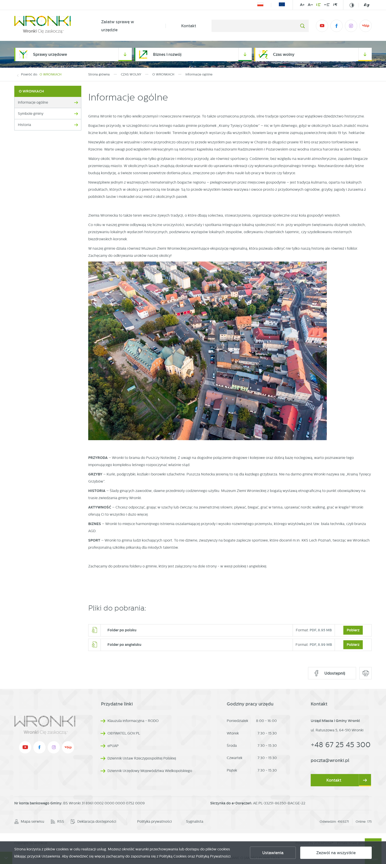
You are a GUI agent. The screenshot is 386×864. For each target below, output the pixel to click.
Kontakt (188, 25)
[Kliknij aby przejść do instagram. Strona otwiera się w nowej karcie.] (351, 26)
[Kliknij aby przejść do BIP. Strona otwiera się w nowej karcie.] (365, 26)
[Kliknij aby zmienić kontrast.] (352, 5)
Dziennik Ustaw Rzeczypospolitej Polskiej (141, 758)
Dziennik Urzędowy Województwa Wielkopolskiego (149, 771)
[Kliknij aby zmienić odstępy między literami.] (310, 5)
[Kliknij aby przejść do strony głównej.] (50, 26)
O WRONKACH (50, 74)
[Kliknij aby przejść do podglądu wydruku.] (365, 673)
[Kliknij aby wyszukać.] (302, 26)
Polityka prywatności (154, 821)
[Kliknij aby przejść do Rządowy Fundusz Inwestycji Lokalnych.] (260, 5)
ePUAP (113, 746)
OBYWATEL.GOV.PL (123, 733)
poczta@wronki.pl (330, 760)
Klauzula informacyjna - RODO (133, 721)
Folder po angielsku (124, 644)
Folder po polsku (121, 630)
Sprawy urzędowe (50, 54)
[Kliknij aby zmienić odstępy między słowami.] (327, 5)
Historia (24, 125)
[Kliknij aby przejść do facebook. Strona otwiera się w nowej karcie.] (336, 26)
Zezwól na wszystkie (336, 852)
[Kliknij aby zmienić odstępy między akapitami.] (335, 5)
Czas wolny (283, 54)
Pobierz (353, 630)
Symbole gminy (30, 113)
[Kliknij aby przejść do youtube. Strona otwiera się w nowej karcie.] (322, 26)
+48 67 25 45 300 (341, 744)
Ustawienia (272, 852)
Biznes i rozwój (167, 54)
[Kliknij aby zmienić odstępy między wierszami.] (318, 5)
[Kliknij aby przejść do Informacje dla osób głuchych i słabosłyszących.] (364, 5)
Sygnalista (194, 821)
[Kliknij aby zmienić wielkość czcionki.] (302, 5)
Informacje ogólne (33, 102)
